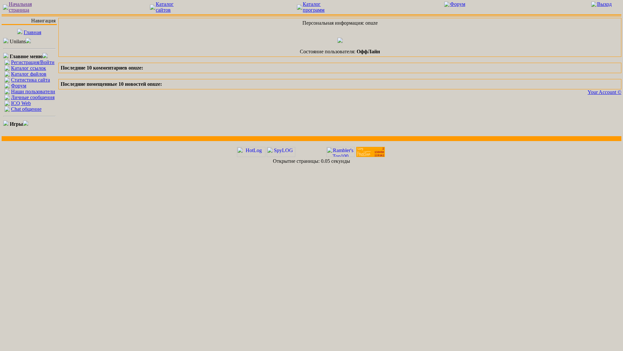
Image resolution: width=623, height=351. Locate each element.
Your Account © (604, 92)
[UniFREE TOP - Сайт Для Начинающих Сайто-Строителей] (370, 155)
